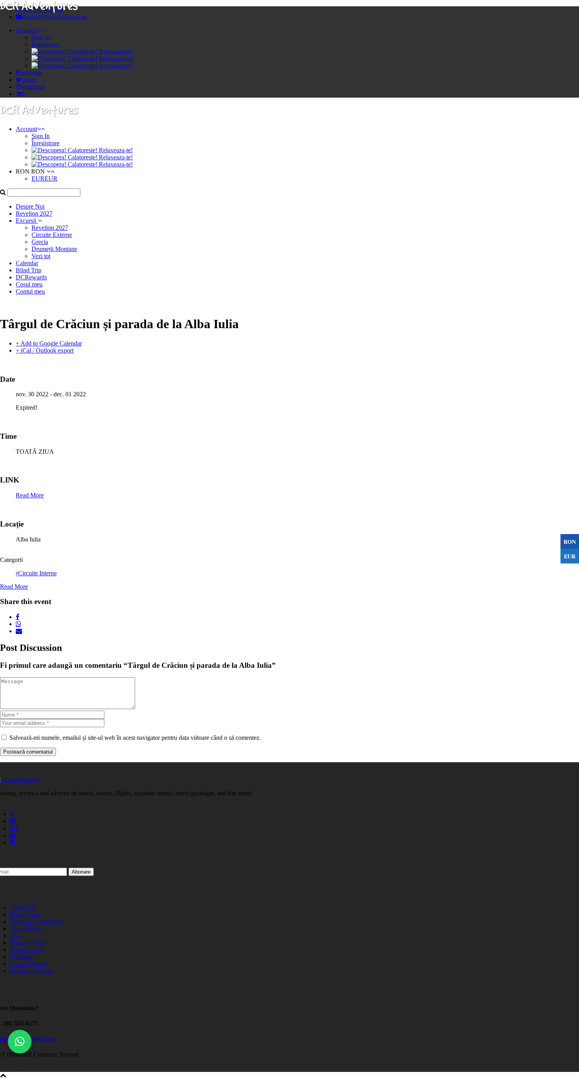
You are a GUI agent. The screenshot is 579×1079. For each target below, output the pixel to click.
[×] (20, 1041)
